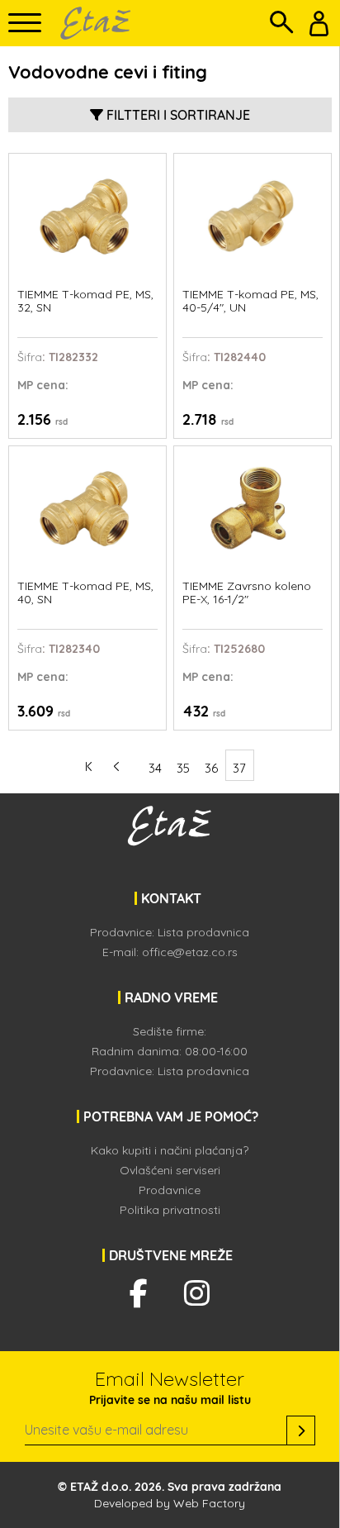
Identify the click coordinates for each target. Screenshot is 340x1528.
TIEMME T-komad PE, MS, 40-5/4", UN (250, 301)
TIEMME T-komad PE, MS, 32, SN (85, 301)
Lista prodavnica (203, 932)
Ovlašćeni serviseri (170, 1170)
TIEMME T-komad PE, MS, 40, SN (85, 593)
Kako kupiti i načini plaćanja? (169, 1150)
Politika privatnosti (170, 1209)
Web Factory (209, 1503)
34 (155, 768)
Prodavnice (170, 1190)
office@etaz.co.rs (190, 952)
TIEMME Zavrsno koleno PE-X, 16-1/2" (246, 593)
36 (211, 768)
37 (239, 768)
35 (183, 768)
